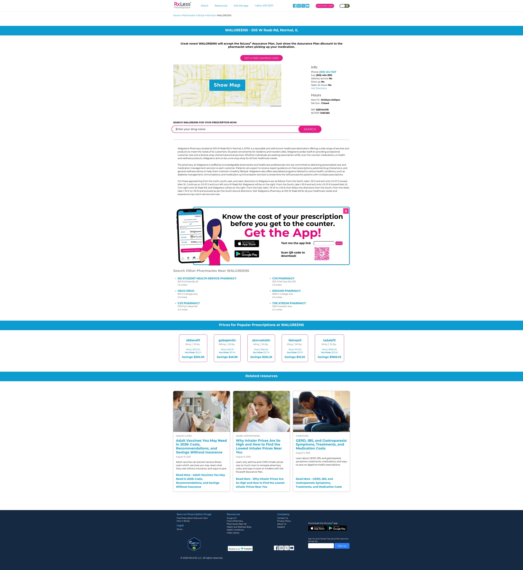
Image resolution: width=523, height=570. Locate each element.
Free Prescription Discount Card (192, 518)
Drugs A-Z (232, 518)
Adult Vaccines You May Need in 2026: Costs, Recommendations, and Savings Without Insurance (201, 446)
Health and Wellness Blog (239, 527)
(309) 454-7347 (327, 72)
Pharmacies (188, 15)
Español (281, 527)
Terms (180, 529)
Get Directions (319, 88)
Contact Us (282, 518)
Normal (211, 15)
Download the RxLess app (323, 523)
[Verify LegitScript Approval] (194, 544)
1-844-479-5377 (264, 5)
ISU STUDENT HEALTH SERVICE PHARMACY (207, 278)
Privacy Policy (284, 521)
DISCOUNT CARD (325, 6)
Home (176, 15)
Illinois (200, 15)
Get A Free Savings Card (261, 58)
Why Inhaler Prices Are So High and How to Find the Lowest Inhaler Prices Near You (259, 446)
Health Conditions (235, 530)
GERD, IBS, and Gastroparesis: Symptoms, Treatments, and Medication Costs (321, 444)
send (339, 243)
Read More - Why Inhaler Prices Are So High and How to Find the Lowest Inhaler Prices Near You (260, 482)
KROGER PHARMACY (286, 290)
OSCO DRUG (186, 290)
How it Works (183, 521)
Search (310, 129)
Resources (221, 5)
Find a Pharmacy (235, 521)
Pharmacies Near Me (237, 524)
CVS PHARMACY (283, 278)
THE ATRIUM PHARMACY (289, 303)
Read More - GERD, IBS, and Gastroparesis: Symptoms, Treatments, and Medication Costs (319, 482)
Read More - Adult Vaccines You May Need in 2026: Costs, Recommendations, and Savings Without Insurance (200, 480)
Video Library (233, 533)
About (204, 5)
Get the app (241, 5)
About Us (281, 524)
